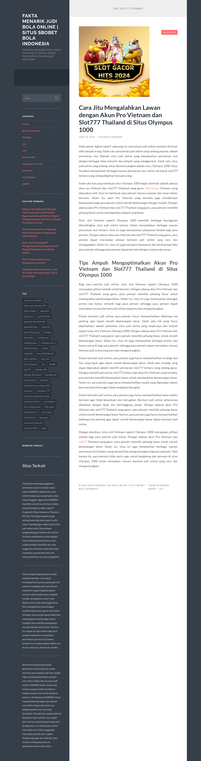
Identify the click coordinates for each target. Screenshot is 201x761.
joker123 (46, 327)
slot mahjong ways (32, 407)
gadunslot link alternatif (34, 321)
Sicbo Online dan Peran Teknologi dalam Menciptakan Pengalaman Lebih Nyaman (39, 232)
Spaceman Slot (30, 428)
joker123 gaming (31, 332)
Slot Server (152, 188)
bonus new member (33, 300)
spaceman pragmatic (33, 423)
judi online (28, 337)
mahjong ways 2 (48, 343)
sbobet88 (28, 353)
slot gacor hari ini (31, 401)
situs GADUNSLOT (45, 353)
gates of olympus (31, 130)
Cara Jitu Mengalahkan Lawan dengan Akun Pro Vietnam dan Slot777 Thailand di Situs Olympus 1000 (126, 118)
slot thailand (28, 177)
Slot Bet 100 (41, 369)
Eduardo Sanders (110, 137)
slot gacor (28, 391)
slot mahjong (49, 401)
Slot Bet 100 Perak (32, 375)
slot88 (25, 183)
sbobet (45, 348)
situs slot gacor (31, 364)
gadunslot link (44, 316)
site (24, 144)
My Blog (26, 137)
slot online (49, 407)
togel (43, 428)
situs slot (45, 359)
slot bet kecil (29, 380)
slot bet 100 (28, 157)
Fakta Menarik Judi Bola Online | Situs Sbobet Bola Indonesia (40, 30)
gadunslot (44, 311)
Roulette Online (31, 348)
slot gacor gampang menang (36, 396)
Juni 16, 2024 (87, 137)
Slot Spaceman (30, 412)
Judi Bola (48, 332)
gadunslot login (31, 327)
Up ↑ (162, 489)
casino (25, 124)
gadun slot (28, 316)
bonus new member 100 (35, 305)
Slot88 (52, 364)
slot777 (27, 369)
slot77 (83, 441)
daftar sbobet (30, 311)
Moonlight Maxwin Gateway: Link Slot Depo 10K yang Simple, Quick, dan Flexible (40, 272)
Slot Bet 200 (51, 375)
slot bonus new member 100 (37, 385)
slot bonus (44, 380)
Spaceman (44, 417)
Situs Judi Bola (30, 359)
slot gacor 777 (43, 391)
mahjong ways (30, 343)
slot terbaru (46, 412)
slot (24, 150)
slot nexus (27, 170)
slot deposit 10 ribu (32, 163)
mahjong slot (43, 337)
